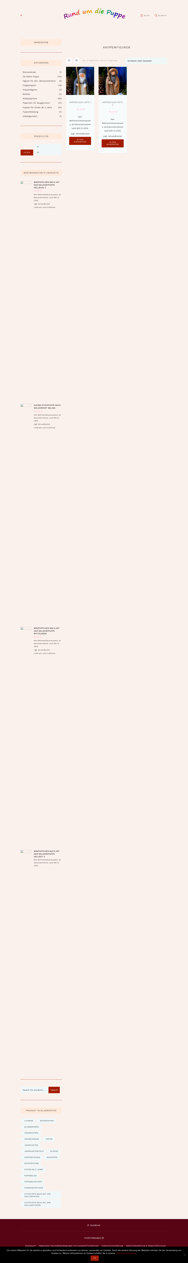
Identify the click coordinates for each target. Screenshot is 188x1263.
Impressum (30, 1246)
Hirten (49, 1139)
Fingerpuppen (29, 85)
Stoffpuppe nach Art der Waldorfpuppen (37, 1204)
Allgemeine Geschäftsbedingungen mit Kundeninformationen (69, 1246)
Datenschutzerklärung (112, 1246)
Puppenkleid (30, 1176)
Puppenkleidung (30, 112)
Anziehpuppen (47, 1121)
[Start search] (156, 15)
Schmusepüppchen (33, 1188)
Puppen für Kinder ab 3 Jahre (37, 107)
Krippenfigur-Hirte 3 (113, 103)
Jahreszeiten (31, 1145)
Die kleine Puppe (31, 76)
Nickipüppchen (30, 98)
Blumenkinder (29, 72)
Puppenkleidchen (33, 1182)
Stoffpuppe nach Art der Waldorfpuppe (37, 1195)
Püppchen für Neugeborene (36, 103)
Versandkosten (83, 134)
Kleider (54, 1151)
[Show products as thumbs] (69, 60)
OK (94, 1258)
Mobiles (26, 94)
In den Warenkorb (80, 141)
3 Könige (28, 1121)
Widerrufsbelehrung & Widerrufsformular (146, 1246)
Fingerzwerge (31, 1139)
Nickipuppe (52, 1157)
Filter (27, 153)
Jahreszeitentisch (33, 1151)
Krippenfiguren (30, 89)
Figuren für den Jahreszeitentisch (39, 81)
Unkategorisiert (30, 116)
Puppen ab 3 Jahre (33, 1169)
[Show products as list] (76, 60)
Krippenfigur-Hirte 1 (80, 102)
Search (54, 1090)
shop (147, 16)
